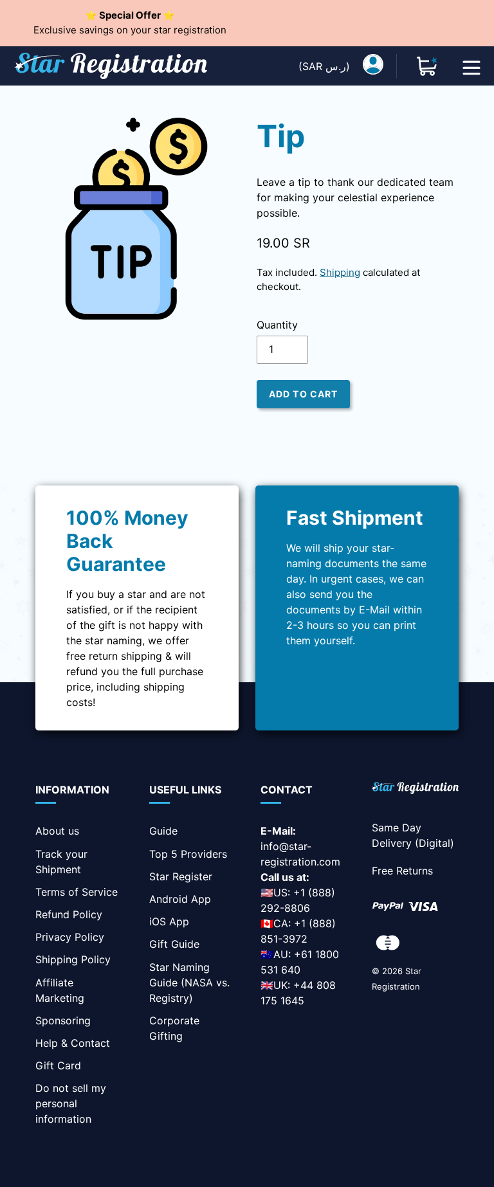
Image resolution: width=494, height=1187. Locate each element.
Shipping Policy (73, 959)
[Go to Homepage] (415, 790)
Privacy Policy (69, 936)
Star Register (180, 876)
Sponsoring (63, 1020)
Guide (163, 830)
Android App (180, 899)
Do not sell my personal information (70, 1103)
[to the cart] (427, 66)
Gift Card (58, 1065)
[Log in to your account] (373, 66)
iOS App (169, 921)
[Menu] (471, 66)
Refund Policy (68, 914)
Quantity (277, 324)
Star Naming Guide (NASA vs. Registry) (189, 982)
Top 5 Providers (188, 853)
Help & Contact (72, 1043)
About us (57, 830)
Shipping (340, 272)
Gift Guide (174, 944)
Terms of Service (76, 891)
